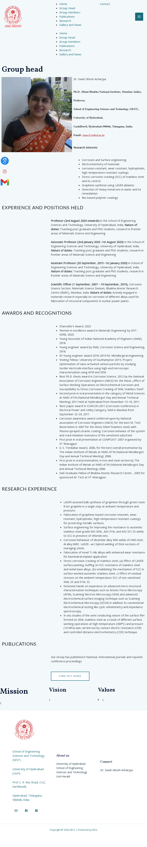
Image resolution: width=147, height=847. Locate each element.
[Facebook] (26, 810)
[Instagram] (36, 810)
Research (65, 50)
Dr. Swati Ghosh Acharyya (116, 770)
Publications (67, 46)
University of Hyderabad (70, 764)
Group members (69, 41)
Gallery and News (70, 54)
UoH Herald (63, 776)
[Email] (16, 810)
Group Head (67, 37)
